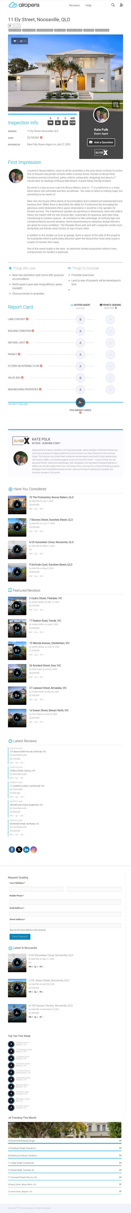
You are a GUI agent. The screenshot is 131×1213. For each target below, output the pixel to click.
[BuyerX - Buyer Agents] (21, 443)
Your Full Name (17, 883)
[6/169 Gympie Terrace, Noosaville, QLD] (68, 1015)
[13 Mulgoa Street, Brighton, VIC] (65, 1059)
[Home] (24, 4)
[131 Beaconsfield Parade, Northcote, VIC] (65, 755)
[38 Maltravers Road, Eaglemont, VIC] (65, 808)
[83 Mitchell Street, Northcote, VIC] (65, 827)
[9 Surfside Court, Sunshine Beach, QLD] (65, 572)
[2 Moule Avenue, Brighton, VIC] (65, 1045)
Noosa (15, 26)
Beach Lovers (14, 30)
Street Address (17, 919)
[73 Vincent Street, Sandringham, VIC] (65, 1073)
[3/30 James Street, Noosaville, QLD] (68, 990)
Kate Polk (46, 440)
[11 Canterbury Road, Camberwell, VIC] (65, 789)
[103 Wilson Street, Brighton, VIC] (65, 1066)
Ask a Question (103, 142)
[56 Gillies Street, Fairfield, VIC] (65, 1108)
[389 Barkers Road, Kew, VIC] (65, 1101)
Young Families (102, 30)
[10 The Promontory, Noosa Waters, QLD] (65, 505)
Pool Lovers (60, 30)
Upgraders (88, 30)
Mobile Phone (17, 896)
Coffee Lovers (29, 30)
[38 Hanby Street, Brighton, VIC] (65, 1087)
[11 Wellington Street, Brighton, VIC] (65, 1052)
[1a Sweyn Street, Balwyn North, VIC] (68, 718)
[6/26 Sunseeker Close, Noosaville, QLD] (65, 550)
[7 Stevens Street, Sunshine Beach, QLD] (65, 527)
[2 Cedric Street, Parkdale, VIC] (68, 606)
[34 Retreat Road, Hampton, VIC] (65, 1094)
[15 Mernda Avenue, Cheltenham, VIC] (68, 651)
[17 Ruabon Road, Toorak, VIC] (68, 628)
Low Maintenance (44, 30)
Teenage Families (74, 30)
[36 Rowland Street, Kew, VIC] (68, 673)
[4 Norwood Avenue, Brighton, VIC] (65, 1080)
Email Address (17, 908)
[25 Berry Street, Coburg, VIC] (65, 772)
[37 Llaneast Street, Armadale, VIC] (68, 696)
